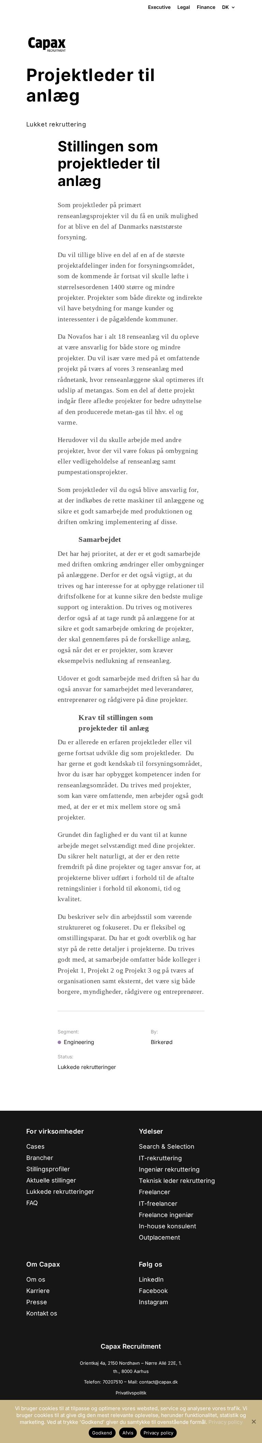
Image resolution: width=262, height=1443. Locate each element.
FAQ (32, 1202)
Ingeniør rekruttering (169, 1169)
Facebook (153, 1290)
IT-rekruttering (160, 1158)
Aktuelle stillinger (51, 1180)
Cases (35, 1146)
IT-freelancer (158, 1203)
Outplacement (159, 1237)
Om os (35, 1279)
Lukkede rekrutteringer (60, 1191)
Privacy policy (225, 1422)
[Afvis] (253, 1421)
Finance (206, 7)
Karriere (38, 1290)
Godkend (102, 1432)
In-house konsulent (167, 1226)
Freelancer (154, 1191)
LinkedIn (151, 1279)
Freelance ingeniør (166, 1214)
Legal (183, 7)
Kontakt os (41, 1313)
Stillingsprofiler (48, 1169)
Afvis (127, 1432)
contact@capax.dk (158, 1382)
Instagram (153, 1302)
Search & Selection (166, 1146)
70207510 (113, 1382)
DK (225, 7)
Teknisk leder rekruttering (177, 1180)
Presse (36, 1302)
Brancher (39, 1157)
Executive (159, 7)
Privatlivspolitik (131, 1392)
